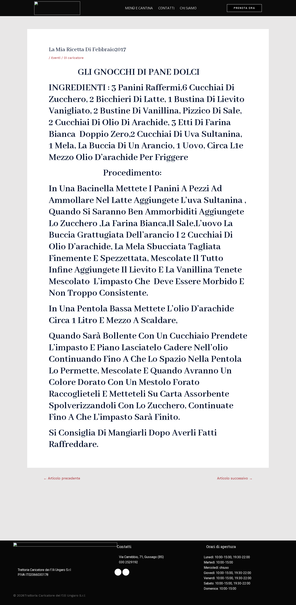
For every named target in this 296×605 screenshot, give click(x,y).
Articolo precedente (61, 478)
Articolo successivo (235, 478)
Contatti (166, 8)
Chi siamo (188, 8)
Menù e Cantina (139, 8)
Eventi (55, 58)
